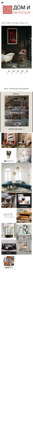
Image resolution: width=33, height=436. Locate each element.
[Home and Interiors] (5, 5)
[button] (31, 111)
